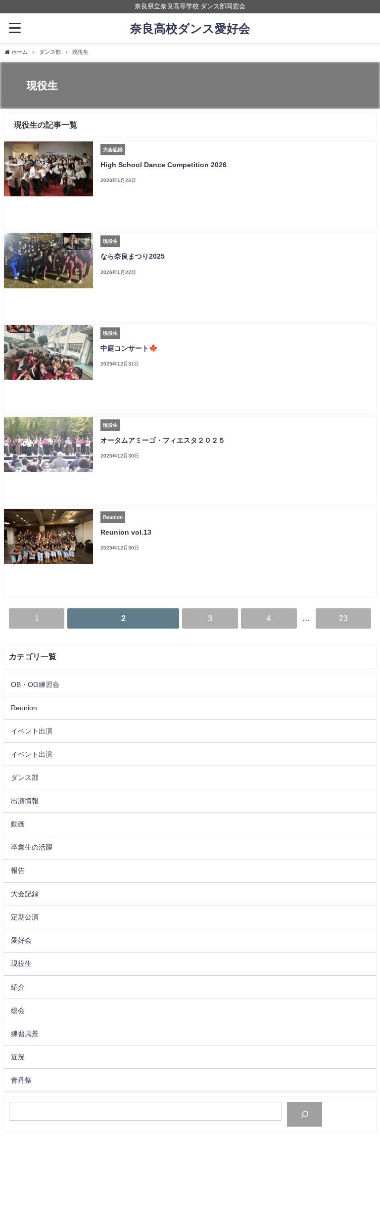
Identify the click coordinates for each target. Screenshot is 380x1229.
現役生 (21, 963)
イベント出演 (31, 731)
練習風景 (25, 1033)
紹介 (18, 987)
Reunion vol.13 (125, 532)
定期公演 (25, 916)
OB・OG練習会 (35, 684)
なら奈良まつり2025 (132, 256)
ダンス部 (25, 777)
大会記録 (25, 893)
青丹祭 (21, 1080)
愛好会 (21, 940)
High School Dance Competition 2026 (163, 164)
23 (343, 618)
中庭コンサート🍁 (129, 348)
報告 (18, 870)
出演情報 (25, 800)
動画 (18, 823)
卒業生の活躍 (31, 847)
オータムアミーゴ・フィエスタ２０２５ (162, 440)
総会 (18, 1010)
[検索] (304, 1114)
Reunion (24, 707)
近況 (18, 1056)
